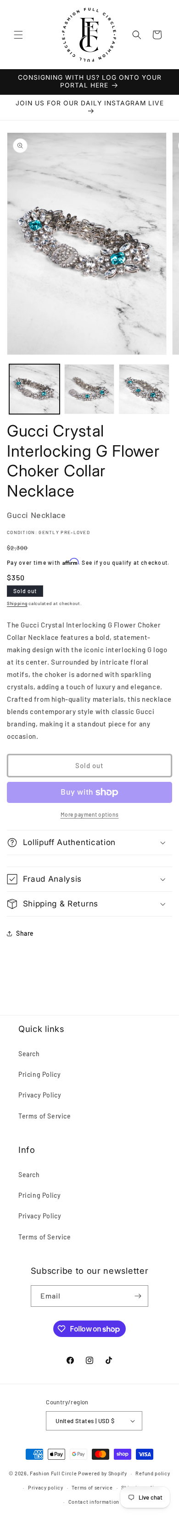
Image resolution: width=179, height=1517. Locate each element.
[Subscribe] (138, 1296)
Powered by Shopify (102, 1473)
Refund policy (152, 1473)
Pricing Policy (39, 1074)
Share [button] (25, 933)
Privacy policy (45, 1487)
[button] (18, 35)
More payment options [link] (90, 814)
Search (29, 1054)
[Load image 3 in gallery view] (144, 389)
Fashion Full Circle (53, 1473)
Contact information (93, 1502)
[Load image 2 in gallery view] (89, 389)
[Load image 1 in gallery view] (34, 389)
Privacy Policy (39, 1095)
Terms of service (92, 1487)
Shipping (17, 603)
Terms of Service (44, 1116)
